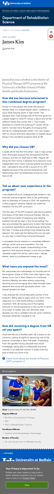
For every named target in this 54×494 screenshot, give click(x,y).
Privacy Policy (29, 478)
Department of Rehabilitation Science (25, 19)
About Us (7, 30)
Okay (27, 485)
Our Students (16, 30)
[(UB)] (27, 4)
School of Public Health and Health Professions (26, 11)
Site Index (8, 453)
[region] (27, 477)
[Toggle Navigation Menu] (51, 34)
